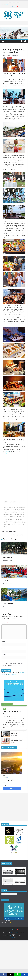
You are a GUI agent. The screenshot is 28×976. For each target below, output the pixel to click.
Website (3, 654)
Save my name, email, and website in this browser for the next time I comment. (11, 664)
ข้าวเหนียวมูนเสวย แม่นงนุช (9, 531)
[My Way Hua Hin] (14, 589)
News (4, 708)
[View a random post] (25, 41)
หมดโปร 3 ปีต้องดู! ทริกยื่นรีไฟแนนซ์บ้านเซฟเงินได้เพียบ (16, 739)
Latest (4, 57)
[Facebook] (3, 974)
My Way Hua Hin (8, 604)
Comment (4, 623)
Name (3, 641)
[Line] (17, 974)
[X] (10, 974)
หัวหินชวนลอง (9, 57)
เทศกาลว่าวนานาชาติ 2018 (18, 535)
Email (3, 648)
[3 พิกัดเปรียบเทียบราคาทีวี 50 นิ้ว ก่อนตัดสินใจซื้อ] (5, 734)
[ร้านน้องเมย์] (14, 566)
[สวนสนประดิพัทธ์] (14, 543)
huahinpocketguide (15, 55)
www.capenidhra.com (7, 453)
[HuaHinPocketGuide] (3, 41)
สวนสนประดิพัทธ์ (7, 558)
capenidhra (7, 451)
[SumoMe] (24, 974)
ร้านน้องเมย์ (6, 581)
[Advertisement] (14, 807)
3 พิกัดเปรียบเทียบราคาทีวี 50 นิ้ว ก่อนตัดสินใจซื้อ (17, 732)
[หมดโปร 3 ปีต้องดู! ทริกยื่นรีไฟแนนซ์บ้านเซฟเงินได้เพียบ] (5, 741)
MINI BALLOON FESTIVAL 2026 (12, 712)
